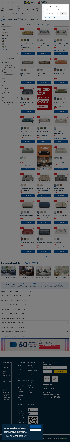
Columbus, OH (53, 6)
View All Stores (48, 17)
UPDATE (63, 13)
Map (56, 17)
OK (36, 426)
